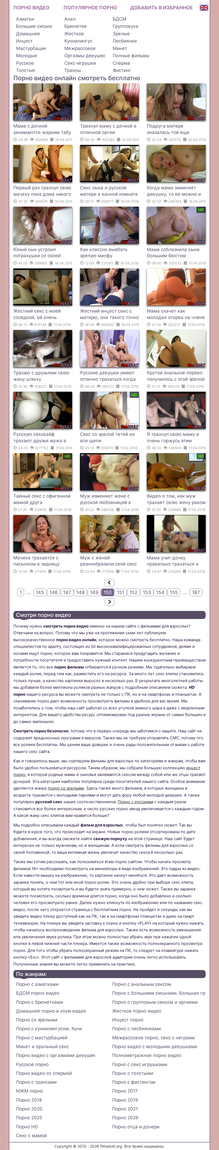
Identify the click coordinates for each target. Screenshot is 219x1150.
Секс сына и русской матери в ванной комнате (109, 191)
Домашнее (28, 33)
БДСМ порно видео (37, 993)
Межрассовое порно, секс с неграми (153, 1037)
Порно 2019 (125, 1100)
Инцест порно (127, 1019)
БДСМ (119, 19)
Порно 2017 (125, 1091)
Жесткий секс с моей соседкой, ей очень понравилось (37, 315)
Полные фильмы (131, 55)
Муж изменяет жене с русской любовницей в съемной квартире (105, 500)
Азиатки (25, 19)
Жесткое (74, 33)
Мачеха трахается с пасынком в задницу (36, 561)
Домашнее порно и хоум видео (51, 1011)
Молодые (26, 55)
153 (147, 592)
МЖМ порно (29, 1091)
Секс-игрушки (80, 63)
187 (196, 592)
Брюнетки (75, 26)
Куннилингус (78, 41)
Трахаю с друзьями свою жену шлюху (41, 376)
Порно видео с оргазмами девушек (55, 1055)
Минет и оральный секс (42, 1046)
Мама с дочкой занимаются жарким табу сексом (42, 130)
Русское (25, 63)
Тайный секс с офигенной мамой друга (42, 499)
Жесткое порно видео (136, 1011)
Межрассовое (80, 48)
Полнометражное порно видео (146, 1055)
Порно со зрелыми (36, 1019)
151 (120, 592)
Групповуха (125, 26)
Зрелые (121, 33)
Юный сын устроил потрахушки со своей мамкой (37, 253)
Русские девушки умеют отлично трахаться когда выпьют (108, 376)
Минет (120, 48)
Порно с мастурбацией (41, 1037)
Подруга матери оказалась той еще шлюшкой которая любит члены (175, 130)
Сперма (121, 63)
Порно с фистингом (133, 1082)
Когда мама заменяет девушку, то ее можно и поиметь (174, 191)
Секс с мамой (31, 1135)
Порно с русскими (135, 801)
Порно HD (27, 1126)
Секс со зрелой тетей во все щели (107, 437)
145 (40, 592)
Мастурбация (31, 48)
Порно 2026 (125, 1117)
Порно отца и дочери (135, 1126)
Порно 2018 (29, 1100)
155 (174, 592)
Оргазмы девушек (84, 55)
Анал (70, 19)
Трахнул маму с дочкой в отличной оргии (108, 129)
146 (53, 592)
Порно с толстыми (132, 1073)
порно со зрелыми (66, 788)
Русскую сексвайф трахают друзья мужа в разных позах (39, 438)
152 (134, 592)
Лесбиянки (125, 41)
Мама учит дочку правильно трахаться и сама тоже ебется (172, 561)
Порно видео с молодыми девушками (154, 1046)
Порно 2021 (125, 1108)
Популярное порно (90, 7)
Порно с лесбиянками (136, 1028)
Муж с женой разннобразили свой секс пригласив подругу (108, 561)
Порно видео (31, 7)
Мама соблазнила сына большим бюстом (173, 253)
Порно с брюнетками (39, 1002)
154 (160, 592)
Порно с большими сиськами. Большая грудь (159, 993)
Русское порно (32, 1064)
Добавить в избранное (161, 7)
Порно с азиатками (37, 984)
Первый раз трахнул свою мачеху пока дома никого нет (42, 191)
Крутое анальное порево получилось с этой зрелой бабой (176, 376)
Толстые (25, 70)
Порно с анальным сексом (141, 984)
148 (80, 592)
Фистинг (122, 70)
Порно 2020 (29, 1108)
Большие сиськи (34, 26)
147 (67, 592)
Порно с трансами (36, 1082)
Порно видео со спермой (44, 1073)
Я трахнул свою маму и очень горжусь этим (173, 437)
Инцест (24, 41)
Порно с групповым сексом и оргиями (155, 1002)
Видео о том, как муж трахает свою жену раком (176, 499)
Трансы (72, 70)
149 (94, 592)
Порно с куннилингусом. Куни (49, 1028)
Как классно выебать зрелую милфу (103, 253)
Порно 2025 (29, 1117)
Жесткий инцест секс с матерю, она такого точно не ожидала (109, 315)
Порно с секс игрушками (139, 1064)
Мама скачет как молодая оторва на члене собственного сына (176, 315)
